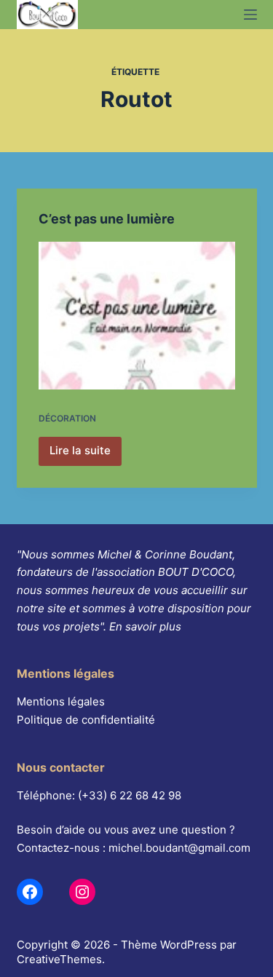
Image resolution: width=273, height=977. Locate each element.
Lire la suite (84, 454)
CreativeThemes (59, 959)
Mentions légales (61, 701)
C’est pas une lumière (107, 218)
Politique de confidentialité (86, 720)
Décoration (67, 418)
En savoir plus (145, 626)
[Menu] (250, 14)
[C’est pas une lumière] (137, 315)
